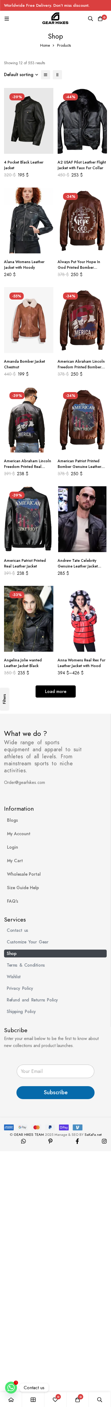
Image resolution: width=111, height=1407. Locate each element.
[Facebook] (77, 1141)
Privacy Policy (20, 988)
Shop (11, 953)
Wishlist (14, 977)
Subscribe (56, 1092)
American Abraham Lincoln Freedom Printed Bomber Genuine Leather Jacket (81, 367)
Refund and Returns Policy (32, 1000)
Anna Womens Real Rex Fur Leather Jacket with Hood (81, 662)
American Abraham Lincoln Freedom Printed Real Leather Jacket (27, 466)
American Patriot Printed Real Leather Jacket (25, 563)
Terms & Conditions (26, 965)
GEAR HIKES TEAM (29, 1134)
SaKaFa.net (93, 1134)
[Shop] (33, 1399)
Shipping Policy (21, 1011)
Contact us (17, 930)
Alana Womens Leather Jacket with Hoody (24, 264)
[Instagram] (104, 1141)
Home (45, 45)
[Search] (90, 18)
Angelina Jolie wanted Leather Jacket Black (23, 662)
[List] (45, 74)
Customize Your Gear (27, 942)
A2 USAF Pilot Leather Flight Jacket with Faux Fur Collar (82, 165)
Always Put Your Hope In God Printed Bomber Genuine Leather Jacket (79, 267)
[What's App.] (23, 1141)
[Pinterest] (50, 1141)
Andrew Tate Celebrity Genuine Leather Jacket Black (78, 566)
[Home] (11, 1399)
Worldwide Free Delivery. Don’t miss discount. (46, 5)
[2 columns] (57, 74)
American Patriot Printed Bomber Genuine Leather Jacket (79, 466)
